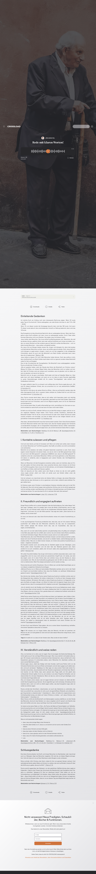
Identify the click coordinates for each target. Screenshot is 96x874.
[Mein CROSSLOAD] (92, 126)
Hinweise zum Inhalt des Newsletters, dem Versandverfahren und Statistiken (48, 857)
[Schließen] (93, 803)
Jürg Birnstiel (50, 138)
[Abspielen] (48, 151)
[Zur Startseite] (14, 126)
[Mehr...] (4, 126)
